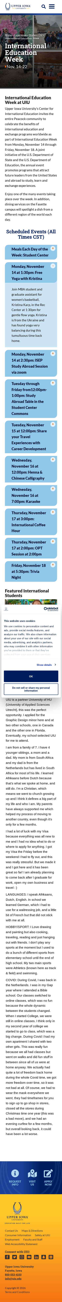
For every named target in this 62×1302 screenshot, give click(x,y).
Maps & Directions (32, 1230)
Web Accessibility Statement (21, 1244)
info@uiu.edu (13, 1278)
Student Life (35, 35)
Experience (20, 35)
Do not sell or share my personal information (31, 689)
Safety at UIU (42, 1235)
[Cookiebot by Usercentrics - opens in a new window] (44, 609)
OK (31, 676)
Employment (12, 1239)
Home (8, 35)
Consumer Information (18, 1235)
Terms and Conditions (17, 1291)
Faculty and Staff (32, 1239)
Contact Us (11, 1230)
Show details (44, 664)
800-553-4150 (13, 1274)
